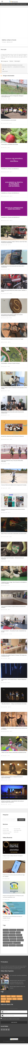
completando (20, 940)
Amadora (5, 935)
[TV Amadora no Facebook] (2, 1030)
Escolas (7, 1001)
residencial (19, 937)
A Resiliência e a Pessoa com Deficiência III (10, 217)
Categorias (5, 61)
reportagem (6, 940)
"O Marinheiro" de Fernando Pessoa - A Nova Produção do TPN (13, 680)
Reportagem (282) (17, 830)
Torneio (14, 998)
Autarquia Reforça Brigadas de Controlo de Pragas (12, 339)
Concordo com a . (11, 1018)
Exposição (3, 998)
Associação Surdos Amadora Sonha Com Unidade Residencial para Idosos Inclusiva (12, 315)
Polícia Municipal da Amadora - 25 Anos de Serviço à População (12, 558)
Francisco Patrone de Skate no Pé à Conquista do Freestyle (13, 485)
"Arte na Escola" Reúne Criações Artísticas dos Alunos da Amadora (13, 607)
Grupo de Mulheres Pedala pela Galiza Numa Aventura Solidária (13, 510)
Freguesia (9, 998)
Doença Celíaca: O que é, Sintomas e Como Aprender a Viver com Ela (14, 388)
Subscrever (3, 69)
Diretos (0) (16, 832)
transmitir (5, 945)
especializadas (13, 937)
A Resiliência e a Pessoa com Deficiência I (10, 168)
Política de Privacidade (14, 1018)
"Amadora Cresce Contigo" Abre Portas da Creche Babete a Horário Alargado (14, 583)
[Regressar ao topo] (23, 1036)
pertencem (5, 937)
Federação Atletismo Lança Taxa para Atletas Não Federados (12, 461)
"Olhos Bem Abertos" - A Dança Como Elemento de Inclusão (14, 703)
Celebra (8, 996)
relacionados (13, 940)
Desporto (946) (6, 830)
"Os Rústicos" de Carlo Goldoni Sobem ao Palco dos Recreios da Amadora (14, 729)
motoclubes (19, 935)
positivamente (13, 930)
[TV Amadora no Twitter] (4, 1030)
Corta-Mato (5, 930)
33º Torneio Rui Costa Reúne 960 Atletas (18, 975)
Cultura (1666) (5, 828)
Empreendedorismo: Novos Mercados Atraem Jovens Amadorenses (12, 412)
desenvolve (5, 932)
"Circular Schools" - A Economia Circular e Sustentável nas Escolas (13, 631)
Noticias (7, 4)
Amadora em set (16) (7, 832)
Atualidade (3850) (6, 833)
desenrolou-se (17, 942)
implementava (12, 945)
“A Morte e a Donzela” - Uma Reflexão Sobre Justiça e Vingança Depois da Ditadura (12, 801)
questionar (12, 932)
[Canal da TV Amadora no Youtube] (9, 1030)
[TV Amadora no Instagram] (6, 1030)
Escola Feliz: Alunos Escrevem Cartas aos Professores (12, 436)
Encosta (3, 1001)
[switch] (1, 1018)
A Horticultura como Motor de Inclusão (9, 144)
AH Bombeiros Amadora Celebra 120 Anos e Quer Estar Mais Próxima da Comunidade (14, 242)
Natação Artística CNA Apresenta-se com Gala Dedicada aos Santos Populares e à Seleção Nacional (17, 982)
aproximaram (19, 945)
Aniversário (19, 996)
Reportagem (12, 4)
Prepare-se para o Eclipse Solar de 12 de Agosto (13, 855)
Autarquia (20, 998)
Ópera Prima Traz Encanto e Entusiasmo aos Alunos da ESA (13, 533)
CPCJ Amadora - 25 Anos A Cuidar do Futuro (10, 363)
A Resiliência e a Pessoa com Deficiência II (10, 193)
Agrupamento (20, 930)
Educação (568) (17, 828)
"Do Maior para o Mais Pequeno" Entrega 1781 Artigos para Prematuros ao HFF (14, 656)
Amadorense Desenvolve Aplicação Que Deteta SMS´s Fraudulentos (12, 266)
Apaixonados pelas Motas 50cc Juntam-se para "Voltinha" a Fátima (13, 291)
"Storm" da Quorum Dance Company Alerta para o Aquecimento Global (12, 777)
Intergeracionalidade (7, 942)
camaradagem (12, 935)
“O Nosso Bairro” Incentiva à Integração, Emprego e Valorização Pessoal (12, 96)
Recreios (18, 932)
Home (4, 4)
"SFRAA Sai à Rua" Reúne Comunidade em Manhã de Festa (13, 752)
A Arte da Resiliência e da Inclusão (8, 120)
